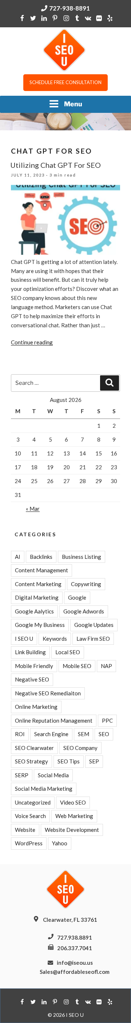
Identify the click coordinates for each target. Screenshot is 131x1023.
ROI (20, 734)
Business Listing (81, 556)
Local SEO (67, 652)
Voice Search (30, 816)
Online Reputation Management (53, 720)
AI (17, 556)
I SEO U (24, 638)
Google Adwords (83, 611)
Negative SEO (32, 679)
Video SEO (73, 802)
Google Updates (94, 624)
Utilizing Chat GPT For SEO (55, 165)
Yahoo (59, 843)
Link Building (30, 652)
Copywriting (86, 584)
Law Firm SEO (93, 638)
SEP (94, 761)
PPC (107, 720)
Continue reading (32, 342)
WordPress (29, 843)
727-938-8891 (69, 8)
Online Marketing (36, 706)
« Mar (33, 508)
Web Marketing (74, 816)
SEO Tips (68, 761)
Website (25, 829)
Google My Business (40, 624)
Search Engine (51, 734)
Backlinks (41, 556)
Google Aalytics (34, 611)
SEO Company (80, 747)
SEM (83, 734)
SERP (21, 775)
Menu (73, 104)
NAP (106, 666)
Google (77, 597)
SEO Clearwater (34, 747)
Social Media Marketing (43, 788)
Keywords (55, 638)
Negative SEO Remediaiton (48, 693)
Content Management (41, 570)
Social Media (53, 775)
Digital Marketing (37, 597)
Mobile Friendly (34, 666)
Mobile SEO (77, 666)
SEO (104, 734)
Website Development (72, 829)
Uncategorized (33, 802)
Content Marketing (38, 584)
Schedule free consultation (65, 82)
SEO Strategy (31, 761)
